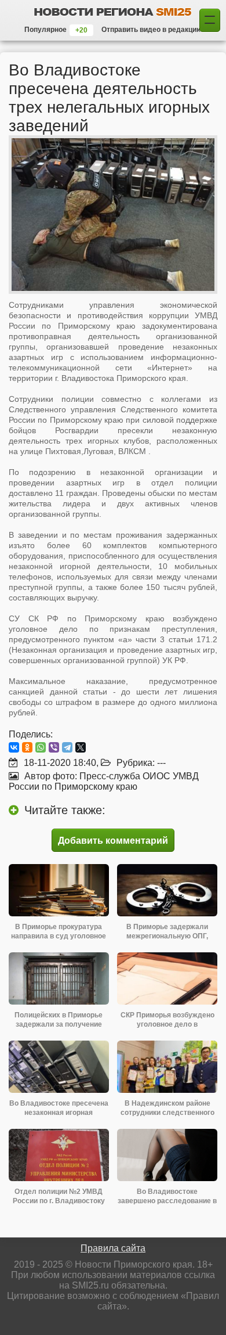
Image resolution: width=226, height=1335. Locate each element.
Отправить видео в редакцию (151, 30)
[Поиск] (209, 20)
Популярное (45, 30)
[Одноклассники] (27, 747)
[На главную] (113, 11)
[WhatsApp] (40, 747)
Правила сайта (113, 1248)
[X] (80, 747)
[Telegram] (67, 747)
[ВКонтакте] (14, 747)
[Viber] (54, 747)
